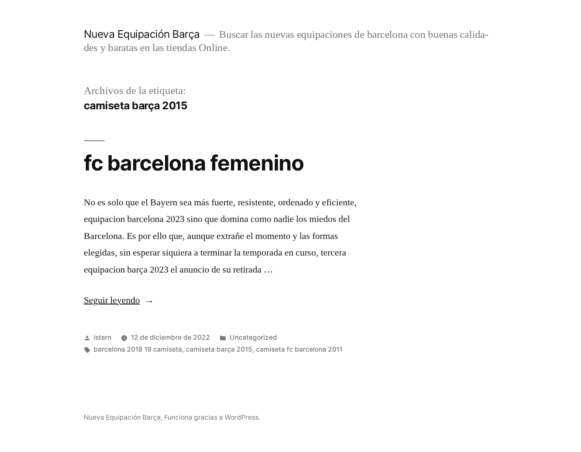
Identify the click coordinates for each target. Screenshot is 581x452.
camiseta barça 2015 (219, 349)
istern (102, 337)
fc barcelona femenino (194, 163)
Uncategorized (253, 337)
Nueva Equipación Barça (142, 34)
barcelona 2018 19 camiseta (138, 349)
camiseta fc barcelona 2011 (299, 349)
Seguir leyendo (119, 300)
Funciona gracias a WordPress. (212, 417)
